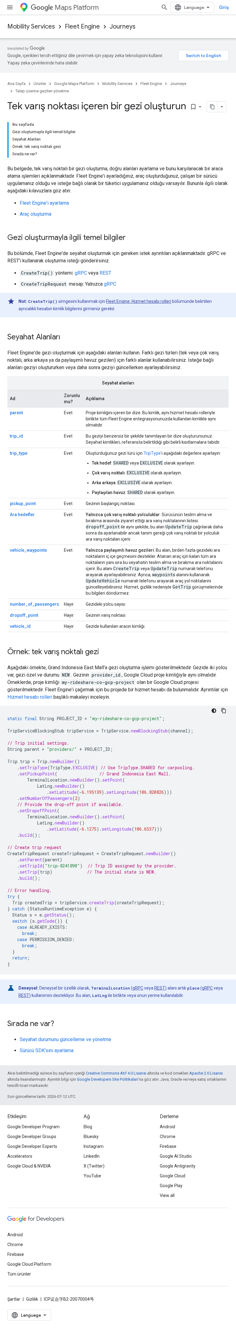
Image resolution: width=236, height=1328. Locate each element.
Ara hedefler (22, 514)
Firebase (168, 1146)
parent (16, 412)
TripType (152, 453)
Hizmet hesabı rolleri (29, 697)
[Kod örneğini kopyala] (224, 711)
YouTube (92, 1175)
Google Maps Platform (74, 83)
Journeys (123, 26)
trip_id (16, 436)
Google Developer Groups (31, 1136)
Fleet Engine (82, 26)
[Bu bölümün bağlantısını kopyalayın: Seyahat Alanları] (66, 337)
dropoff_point (24, 615)
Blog (88, 1126)
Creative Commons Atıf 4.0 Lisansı (116, 1073)
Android (167, 1126)
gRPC (81, 273)
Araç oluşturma (35, 214)
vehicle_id (20, 626)
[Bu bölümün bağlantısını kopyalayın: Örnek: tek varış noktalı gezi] (105, 652)
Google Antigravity (177, 1166)
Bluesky (91, 1136)
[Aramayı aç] (164, 7)
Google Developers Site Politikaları (107, 1079)
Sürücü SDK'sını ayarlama (46, 1050)
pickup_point (23, 503)
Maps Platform (77, 7)
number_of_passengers (34, 604)
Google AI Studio (176, 1156)
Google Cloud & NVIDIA (29, 1166)
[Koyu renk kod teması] (214, 711)
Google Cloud (172, 1175)
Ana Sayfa (16, 83)
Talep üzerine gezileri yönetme (42, 91)
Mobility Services (31, 26)
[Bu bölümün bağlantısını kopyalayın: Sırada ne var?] (60, 1024)
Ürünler (39, 83)
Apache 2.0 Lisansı (206, 1073)
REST (105, 273)
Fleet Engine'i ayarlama (44, 203)
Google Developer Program (33, 1126)
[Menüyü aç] (10, 7)
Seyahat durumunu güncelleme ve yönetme (65, 1039)
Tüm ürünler (19, 1274)
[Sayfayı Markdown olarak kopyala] (212, 107)
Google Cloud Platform (29, 1264)
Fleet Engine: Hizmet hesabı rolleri (138, 301)
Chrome (167, 1136)
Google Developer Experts (32, 1146)
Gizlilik (32, 1299)
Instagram (94, 1146)
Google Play (171, 1185)
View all (167, 1195)
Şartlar (13, 1299)
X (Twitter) (94, 1166)
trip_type (18, 453)
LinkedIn (92, 1156)
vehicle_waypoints (28, 550)
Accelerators (19, 1156)
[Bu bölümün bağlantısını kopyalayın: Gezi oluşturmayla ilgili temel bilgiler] (132, 238)
